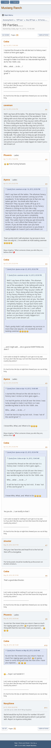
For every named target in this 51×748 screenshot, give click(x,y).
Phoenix (8, 155)
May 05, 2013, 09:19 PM (11, 575)
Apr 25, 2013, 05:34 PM (11, 383)
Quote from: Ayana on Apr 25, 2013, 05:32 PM (22, 269)
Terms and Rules (24, 743)
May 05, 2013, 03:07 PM (11, 545)
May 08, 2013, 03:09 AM (11, 618)
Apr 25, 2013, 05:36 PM (11, 447)
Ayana (7, 179)
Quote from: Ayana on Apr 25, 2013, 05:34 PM (22, 452)
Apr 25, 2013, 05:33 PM (11, 263)
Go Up (4, 728)
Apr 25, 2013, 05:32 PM (11, 183)
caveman (8, 105)
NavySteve (9, 703)
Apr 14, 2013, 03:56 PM (11, 109)
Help (15, 743)
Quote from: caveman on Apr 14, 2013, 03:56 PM (23, 189)
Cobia (6, 41)
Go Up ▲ (34, 743)
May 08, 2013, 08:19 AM (11, 645)
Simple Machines (31, 745)
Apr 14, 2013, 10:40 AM (11, 45)
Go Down (5, 35)
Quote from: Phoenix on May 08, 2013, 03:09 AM (23, 650)
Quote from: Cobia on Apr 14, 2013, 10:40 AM (22, 389)
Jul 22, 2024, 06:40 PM (10, 707)
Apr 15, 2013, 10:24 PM (11, 159)
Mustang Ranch (11, 7)
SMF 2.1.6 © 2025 (20, 745)
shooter (7, 541)
